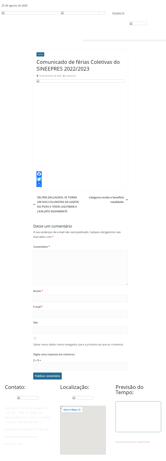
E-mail (38, 307)
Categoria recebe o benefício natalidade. (106, 200)
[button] (124, 40)
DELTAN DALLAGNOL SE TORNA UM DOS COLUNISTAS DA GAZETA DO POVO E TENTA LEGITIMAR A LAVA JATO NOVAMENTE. (58, 204)
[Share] (80, 184)
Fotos (40, 54)
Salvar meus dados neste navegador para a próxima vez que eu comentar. (78, 344)
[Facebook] (80, 174)
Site (35, 322)
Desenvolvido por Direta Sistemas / (127, 442)
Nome (38, 291)
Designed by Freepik (144, 442)
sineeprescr (70, 75)
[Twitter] (80, 179)
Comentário (41, 247)
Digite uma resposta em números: (54, 354)
